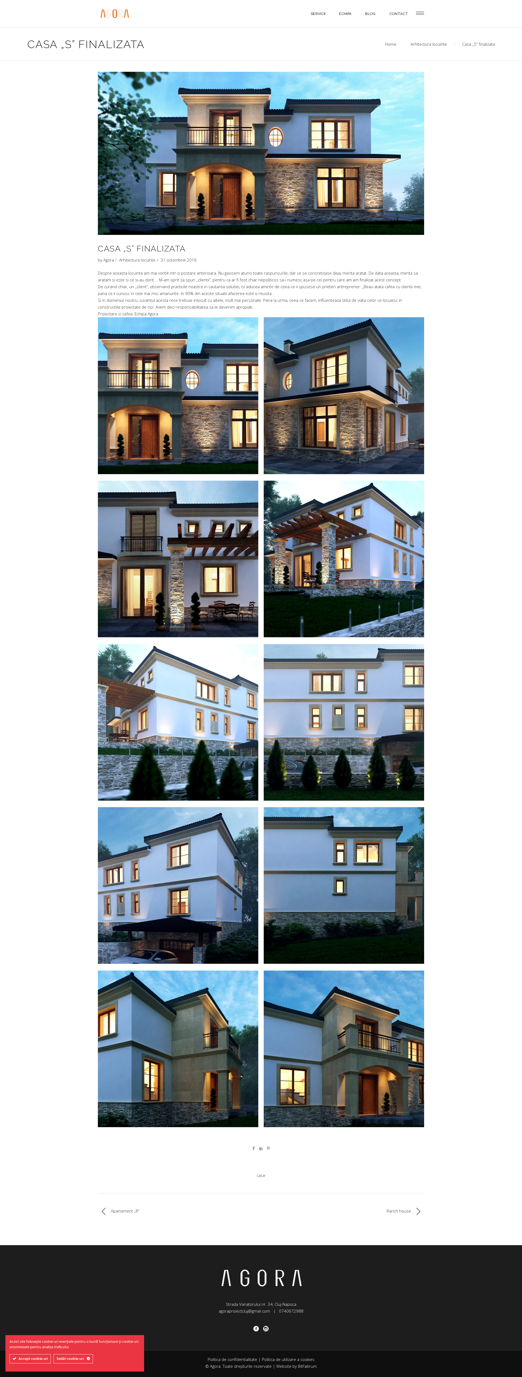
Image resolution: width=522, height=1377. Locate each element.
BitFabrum (307, 1366)
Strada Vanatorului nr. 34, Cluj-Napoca (261, 1304)
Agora (108, 260)
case (261, 1175)
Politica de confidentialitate (232, 1359)
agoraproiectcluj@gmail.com (244, 1311)
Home (390, 44)
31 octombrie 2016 (179, 260)
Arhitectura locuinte (429, 44)
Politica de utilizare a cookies (288, 1359)
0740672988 (291, 1311)
